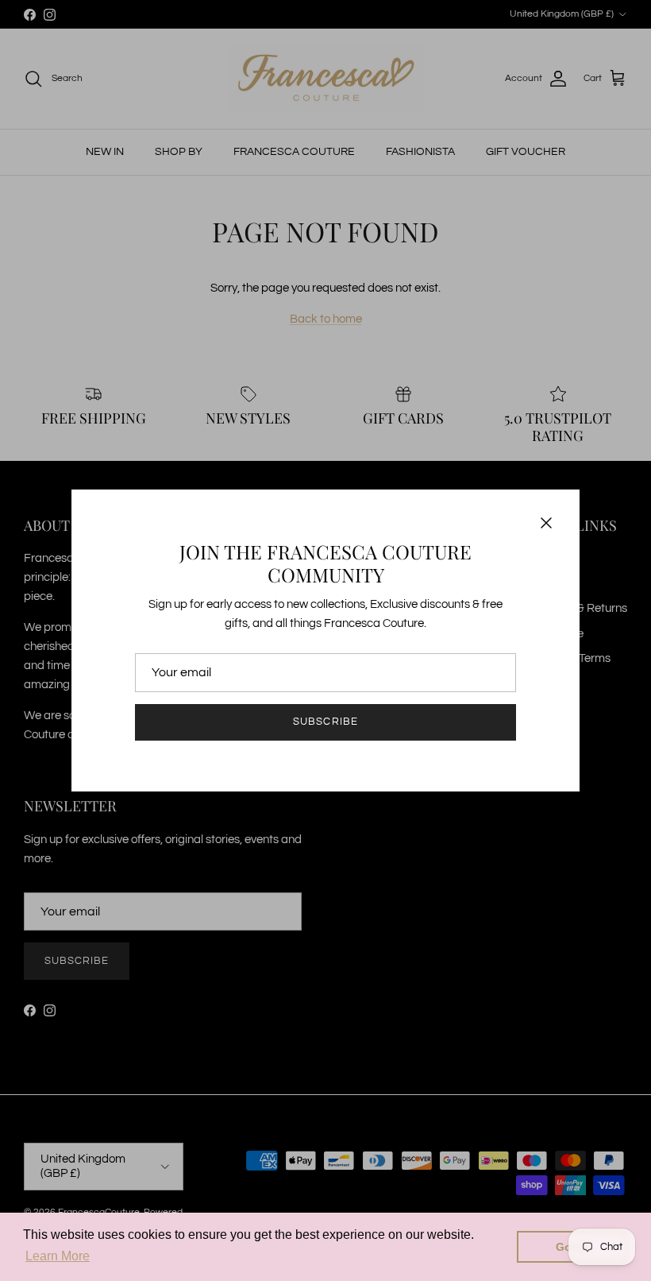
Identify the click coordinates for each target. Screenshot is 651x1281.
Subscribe (325, 721)
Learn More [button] (57, 1256)
